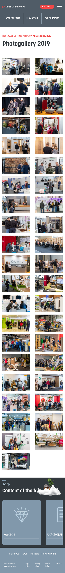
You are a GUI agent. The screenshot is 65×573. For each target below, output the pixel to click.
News (25, 554)
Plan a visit (32, 18)
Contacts (14, 554)
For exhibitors (52, 18)
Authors (58, 564)
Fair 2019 (28, 36)
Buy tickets (47, 7)
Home (5, 36)
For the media (48, 554)
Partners (34, 554)
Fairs (20, 36)
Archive (12, 36)
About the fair (13, 18)
